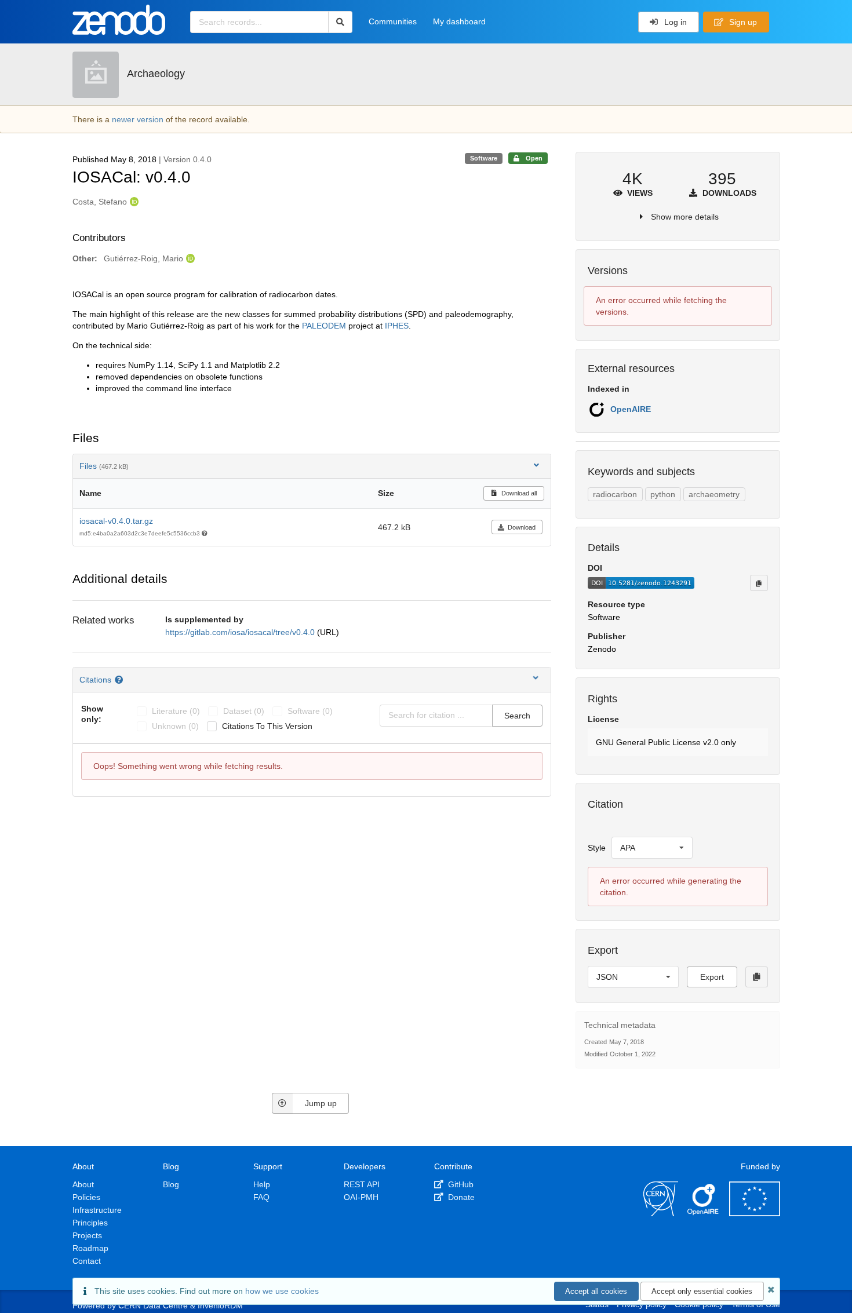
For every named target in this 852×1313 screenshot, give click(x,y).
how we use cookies (282, 1291)
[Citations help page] (120, 679)
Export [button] (712, 977)
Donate (460, 1197)
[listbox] (652, 848)
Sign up (742, 22)
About (83, 1184)
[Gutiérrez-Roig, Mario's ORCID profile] (189, 258)
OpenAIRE (630, 409)
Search (517, 715)
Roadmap (90, 1248)
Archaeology (156, 73)
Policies (86, 1197)
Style (597, 847)
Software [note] (483, 158)
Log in (674, 22)
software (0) (310, 711)
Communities (393, 21)
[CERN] (660, 1213)
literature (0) (176, 711)
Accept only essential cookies (701, 1291)
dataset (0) (243, 711)
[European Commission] (754, 1213)
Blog (171, 1184)
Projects (87, 1235)
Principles (90, 1222)
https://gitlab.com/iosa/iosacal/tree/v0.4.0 (241, 632)
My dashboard (459, 21)
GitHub (460, 1184)
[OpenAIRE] (703, 1213)
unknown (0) (175, 726)
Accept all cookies (596, 1291)
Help (261, 1184)
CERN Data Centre (153, 1305)
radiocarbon (615, 494)
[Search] (340, 22)
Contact (86, 1260)
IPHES (397, 325)
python (662, 494)
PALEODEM (324, 325)
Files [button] (104, 466)
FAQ (261, 1197)
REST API (362, 1184)
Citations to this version (267, 726)
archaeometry (714, 494)
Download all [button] (518, 493)
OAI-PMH (361, 1197)
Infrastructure (97, 1209)
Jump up (321, 1103)
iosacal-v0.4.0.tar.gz (116, 521)
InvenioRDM (220, 1305)
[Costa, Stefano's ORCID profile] (133, 201)
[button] (678, 742)
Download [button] (522, 527)
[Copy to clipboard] (758, 583)
